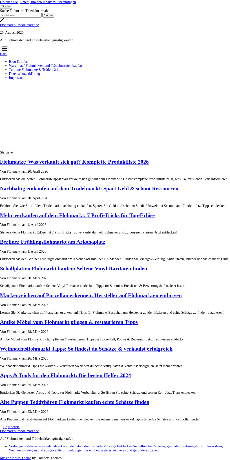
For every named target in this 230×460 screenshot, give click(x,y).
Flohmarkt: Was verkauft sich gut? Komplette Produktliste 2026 (74, 162)
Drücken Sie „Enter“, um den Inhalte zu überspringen (38, 2)
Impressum (16, 78)
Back (3, 54)
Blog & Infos (18, 61)
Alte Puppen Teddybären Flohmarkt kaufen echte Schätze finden (74, 402)
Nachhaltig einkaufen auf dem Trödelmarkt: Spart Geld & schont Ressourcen (89, 188)
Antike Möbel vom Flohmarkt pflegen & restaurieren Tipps (69, 322)
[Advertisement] (115, 114)
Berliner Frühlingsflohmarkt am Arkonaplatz (52, 242)
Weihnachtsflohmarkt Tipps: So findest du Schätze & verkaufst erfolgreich (86, 349)
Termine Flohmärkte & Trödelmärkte (35, 69)
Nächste (14, 427)
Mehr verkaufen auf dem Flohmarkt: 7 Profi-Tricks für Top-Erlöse (77, 215)
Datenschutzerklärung (24, 74)
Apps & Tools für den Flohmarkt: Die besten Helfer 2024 (65, 375)
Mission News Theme (15, 458)
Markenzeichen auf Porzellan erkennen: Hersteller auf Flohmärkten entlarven (91, 295)
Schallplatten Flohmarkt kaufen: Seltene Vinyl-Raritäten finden (73, 268)
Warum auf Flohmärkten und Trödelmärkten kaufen (45, 65)
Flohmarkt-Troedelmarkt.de (19, 25)
